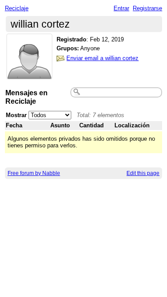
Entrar (121, 8)
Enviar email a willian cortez (102, 58)
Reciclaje (17, 8)
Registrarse (147, 8)
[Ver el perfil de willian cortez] (29, 74)
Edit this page (142, 173)
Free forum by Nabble (34, 173)
